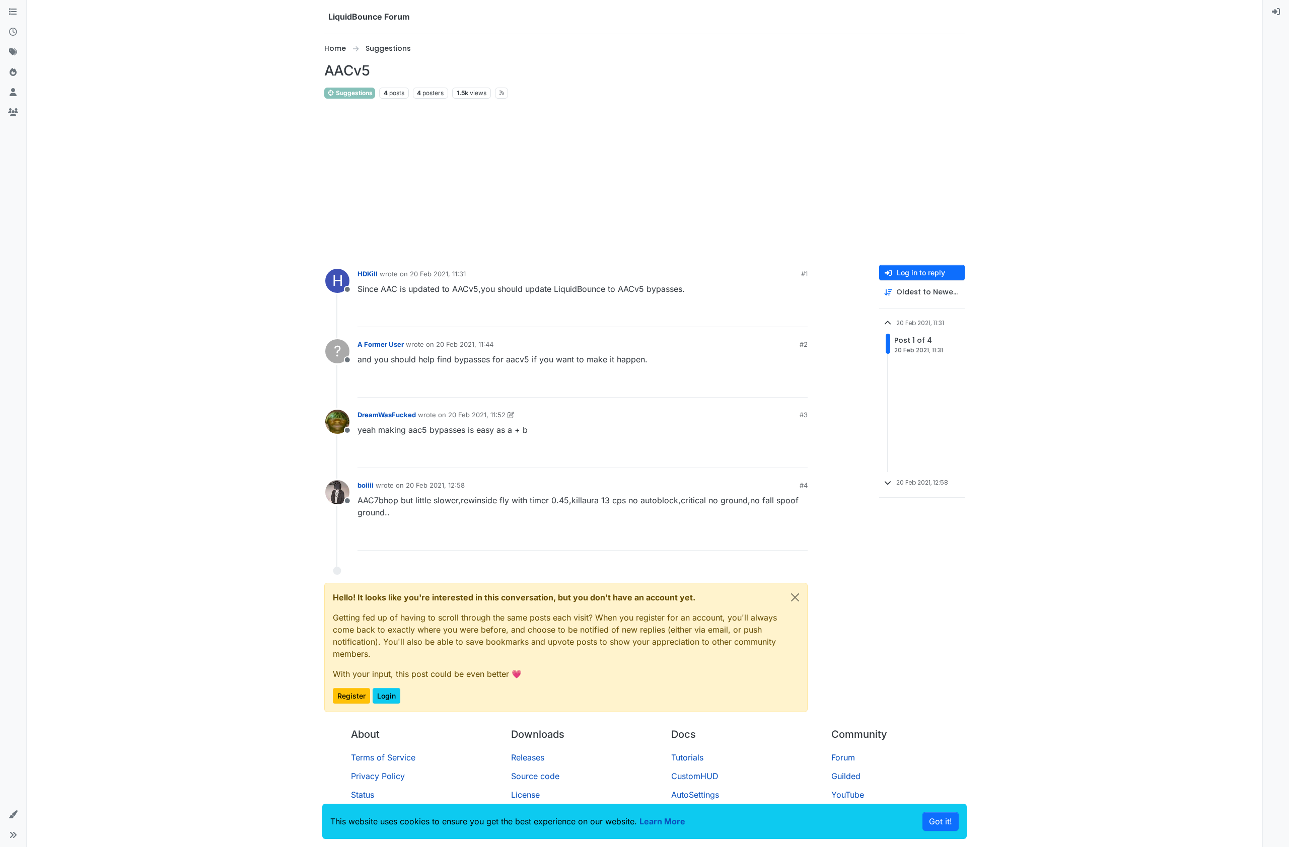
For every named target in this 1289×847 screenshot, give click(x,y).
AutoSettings (695, 795)
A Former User (380, 344)
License (525, 795)
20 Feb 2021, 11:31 (438, 274)
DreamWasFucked (386, 415)
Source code (535, 776)
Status (362, 795)
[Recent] (13, 32)
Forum (843, 757)
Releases (527, 757)
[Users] (13, 93)
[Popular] (13, 72)
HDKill (367, 274)
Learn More (662, 821)
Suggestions (353, 93)
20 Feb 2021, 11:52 (477, 415)
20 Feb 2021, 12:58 (435, 485)
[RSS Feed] (502, 93)
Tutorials (687, 757)
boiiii (365, 485)
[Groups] (13, 113)
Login (386, 695)
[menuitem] (1276, 12)
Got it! (940, 821)
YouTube (847, 795)
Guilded (846, 776)
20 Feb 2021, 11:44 (464, 344)
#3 (804, 415)
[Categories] (13, 12)
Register (351, 695)
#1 (804, 274)
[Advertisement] (644, 182)
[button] (13, 815)
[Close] (795, 597)
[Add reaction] (762, 315)
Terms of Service (383, 757)
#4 (804, 485)
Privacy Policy (378, 776)
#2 (804, 344)
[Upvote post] (781, 315)
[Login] (1276, 12)
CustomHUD (695, 776)
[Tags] (13, 52)
